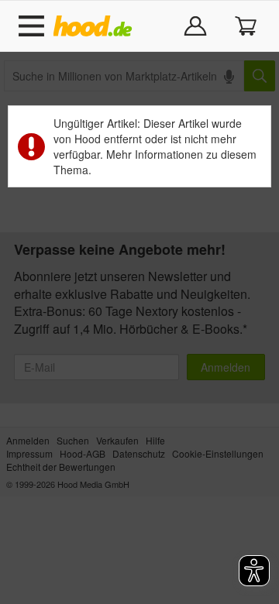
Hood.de (95, 26)
